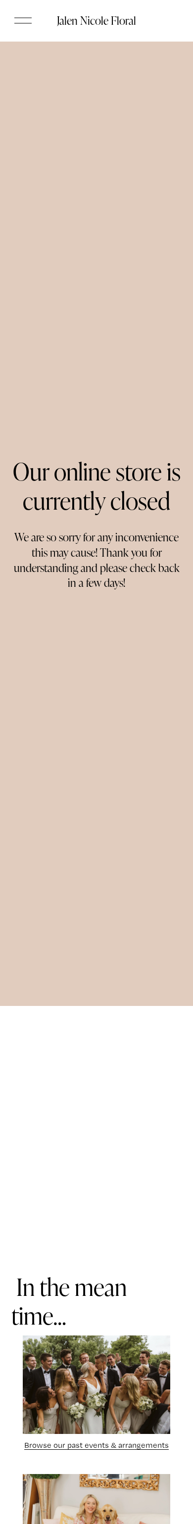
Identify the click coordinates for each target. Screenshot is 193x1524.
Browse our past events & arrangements (96, 1445)
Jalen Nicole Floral (96, 20)
